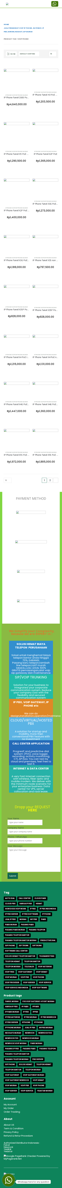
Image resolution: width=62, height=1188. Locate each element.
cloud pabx (40, 898)
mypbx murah (46, 1027)
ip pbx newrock (48, 1017)
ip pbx (33, 909)
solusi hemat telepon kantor (20, 956)
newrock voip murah (15, 1043)
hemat (39, 903)
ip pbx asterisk (12, 1017)
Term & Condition (13, 1128)
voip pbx (25, 977)
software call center (16, 951)
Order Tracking (12, 1111)
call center (25, 898)
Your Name (13, 818)
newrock (29, 1033)
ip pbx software (30, 914)
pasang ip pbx (12, 1048)
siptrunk (37, 945)
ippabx (35, 1006)
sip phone (10, 945)
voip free (9, 972)
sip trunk (23, 945)
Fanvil (7, 1145)
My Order (9, 1108)
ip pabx (25, 1006)
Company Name (16, 827)
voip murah (11, 977)
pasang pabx (27, 924)
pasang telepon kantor (17, 935)
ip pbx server (11, 914)
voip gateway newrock (17, 1080)
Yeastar (8, 1151)
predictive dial (48, 940)
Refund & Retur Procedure (18, 1135)
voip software (39, 987)
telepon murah (12, 966)
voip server (29, 982)
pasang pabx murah (15, 930)
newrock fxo (45, 1033)
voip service (45, 982)
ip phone (46, 914)
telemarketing (46, 956)
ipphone (26, 1022)
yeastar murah (45, 1091)
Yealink (7, 1149)
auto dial (10, 898)
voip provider (12, 982)
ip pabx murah (12, 1012)
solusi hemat (25, 1064)
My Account (10, 1104)
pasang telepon (37, 930)
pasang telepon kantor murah (20, 940)
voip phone (38, 977)
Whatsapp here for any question (33, 1181)
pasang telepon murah (16, 1059)
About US (9, 1124)
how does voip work (15, 909)
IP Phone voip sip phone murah (16, 95)
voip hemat (41, 972)
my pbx (33, 919)
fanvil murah (12, 1001)
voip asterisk (45, 966)
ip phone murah (13, 1027)
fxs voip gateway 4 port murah (38, 1001)
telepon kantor (32, 961)
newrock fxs (11, 1038)
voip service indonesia (16, 987)
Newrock (8, 1147)
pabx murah (11, 924)
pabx (43, 919)
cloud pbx (10, 903)
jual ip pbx (10, 919)
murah (23, 919)
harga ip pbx (25, 903)
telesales (29, 966)
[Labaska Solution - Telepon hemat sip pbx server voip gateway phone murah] (13, 4)
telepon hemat (12, 961)
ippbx (35, 1012)
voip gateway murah (33, 1075)
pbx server (37, 1059)
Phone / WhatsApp (17, 836)
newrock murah (30, 1038)
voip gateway (25, 972)
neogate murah (13, 1033)
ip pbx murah (30, 1017)
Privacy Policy (11, 1132)
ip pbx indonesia (48, 909)
